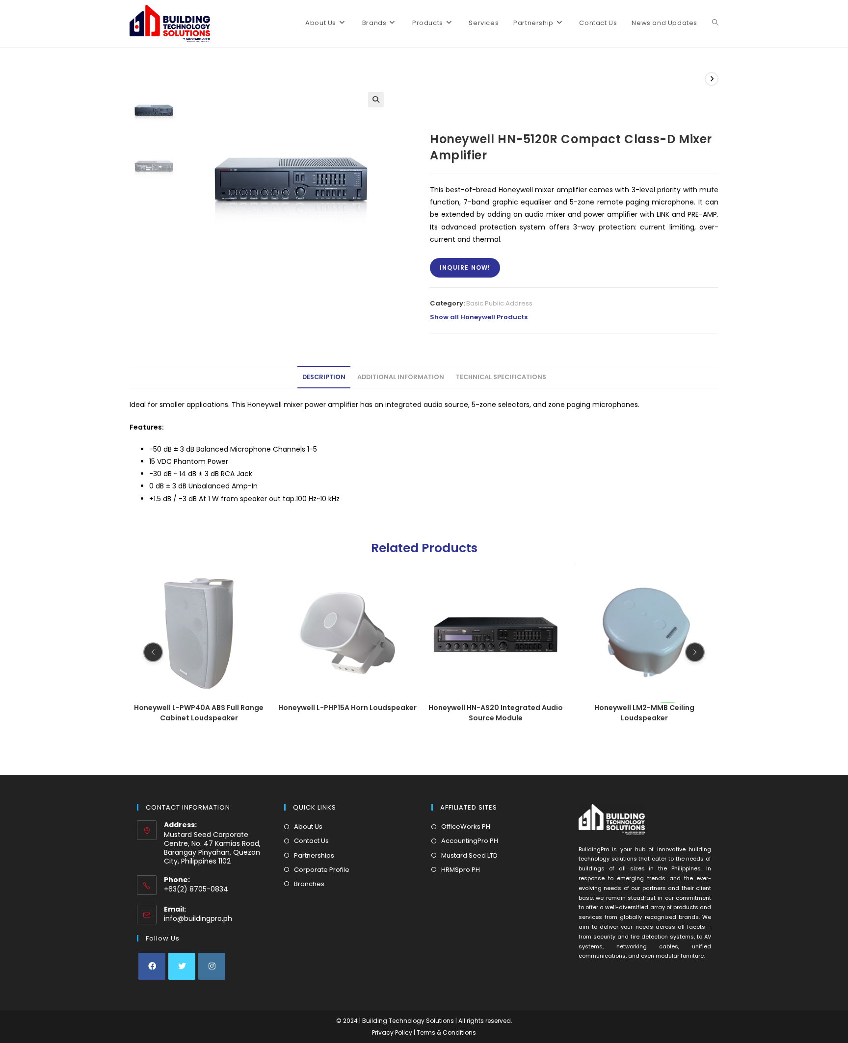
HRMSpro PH (460, 869)
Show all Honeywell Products (479, 317)
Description (323, 377)
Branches (309, 884)
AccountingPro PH (469, 840)
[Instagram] (211, 966)
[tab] (323, 377)
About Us (308, 826)
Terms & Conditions (446, 1032)
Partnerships (314, 855)
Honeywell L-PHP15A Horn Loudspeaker (199, 707)
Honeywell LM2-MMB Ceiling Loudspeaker (496, 712)
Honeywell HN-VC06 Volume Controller (644, 712)
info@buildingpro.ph (198, 918)
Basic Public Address (499, 303)
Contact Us (311, 840)
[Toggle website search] (715, 23)
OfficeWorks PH (465, 826)
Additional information (400, 377)
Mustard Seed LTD (469, 855)
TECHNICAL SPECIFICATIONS (501, 377)
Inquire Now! (465, 267)
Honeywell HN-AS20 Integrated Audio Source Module (347, 712)
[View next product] (711, 79)
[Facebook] (151, 966)
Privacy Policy (393, 1032)
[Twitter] (181, 966)
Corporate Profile (321, 869)
